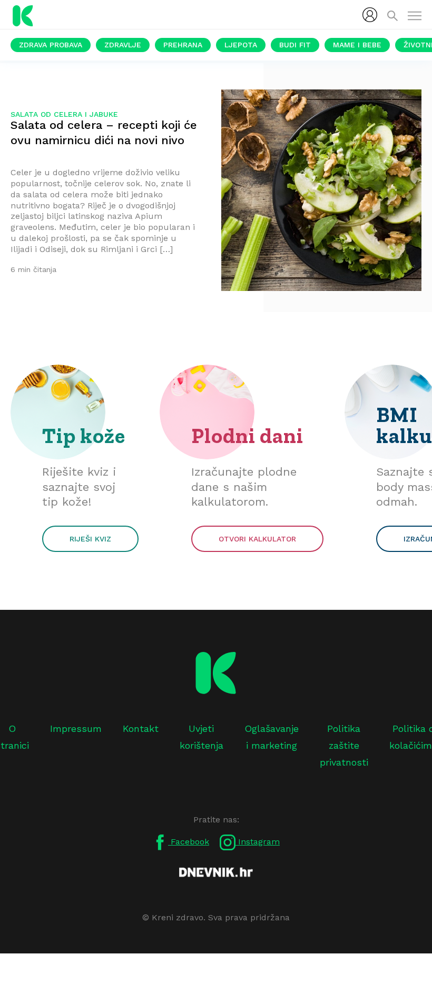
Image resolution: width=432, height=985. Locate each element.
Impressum (76, 728)
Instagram (257, 842)
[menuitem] (369, 14)
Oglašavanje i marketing (271, 737)
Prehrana (182, 45)
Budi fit (295, 45)
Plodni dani (247, 435)
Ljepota (240, 45)
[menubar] (369, 14)
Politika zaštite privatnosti (344, 745)
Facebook (188, 842)
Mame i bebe (357, 45)
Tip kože (83, 435)
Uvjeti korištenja (201, 737)
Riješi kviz (90, 539)
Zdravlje (122, 45)
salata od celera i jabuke (64, 114)
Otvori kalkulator (257, 539)
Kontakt (141, 728)
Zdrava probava (50, 45)
